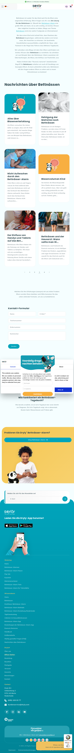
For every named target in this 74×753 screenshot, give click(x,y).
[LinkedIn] (18, 713)
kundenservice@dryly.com (18, 705)
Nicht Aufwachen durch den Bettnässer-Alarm (18, 176)
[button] (6, 6)
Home (7, 564)
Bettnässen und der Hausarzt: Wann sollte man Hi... (52, 239)
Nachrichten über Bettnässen (15, 642)
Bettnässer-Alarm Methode (14, 607)
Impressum (11, 750)
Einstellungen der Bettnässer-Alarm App (19, 625)
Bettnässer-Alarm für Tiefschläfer (17, 588)
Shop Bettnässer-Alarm (36, 440)
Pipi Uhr (7, 574)
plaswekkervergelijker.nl (47, 735)
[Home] (10, 514)
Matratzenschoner (11, 581)
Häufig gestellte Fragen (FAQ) (15, 639)
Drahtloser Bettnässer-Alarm (15, 604)
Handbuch (8, 632)
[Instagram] (12, 713)
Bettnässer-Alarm (48, 23)
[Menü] (71, 735)
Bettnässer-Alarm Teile (13, 584)
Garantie (8, 672)
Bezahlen (8, 662)
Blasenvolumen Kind (53, 179)
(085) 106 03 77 (14, 700)
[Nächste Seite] (49, 272)
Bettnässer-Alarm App (13, 621)
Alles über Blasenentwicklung (18, 120)
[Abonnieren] (65, 498)
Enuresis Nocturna (11, 628)
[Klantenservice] (66, 6)
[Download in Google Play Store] (26, 526)
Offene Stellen (10, 655)
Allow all (60, 390)
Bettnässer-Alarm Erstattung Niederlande (20, 611)
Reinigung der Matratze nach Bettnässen (50, 120)
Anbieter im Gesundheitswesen (16, 618)
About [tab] (61, 366)
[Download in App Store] (11, 526)
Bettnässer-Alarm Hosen (13, 571)
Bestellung (8, 658)
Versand (7, 668)
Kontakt (7, 679)
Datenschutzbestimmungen (27, 750)
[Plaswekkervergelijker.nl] (37, 729)
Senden (14, 346)
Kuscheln (8, 577)
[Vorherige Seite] (25, 272)
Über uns (8, 651)
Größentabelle (10, 635)
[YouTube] (24, 713)
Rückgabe (8, 665)
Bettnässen (20, 31)
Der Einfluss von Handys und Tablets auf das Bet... (19, 238)
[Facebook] (7, 713)
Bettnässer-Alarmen (12, 567)
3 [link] (39, 272)
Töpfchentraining (11, 614)
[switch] (68, 746)
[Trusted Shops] (9, 721)
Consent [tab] (13, 366)
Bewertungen (9, 675)
